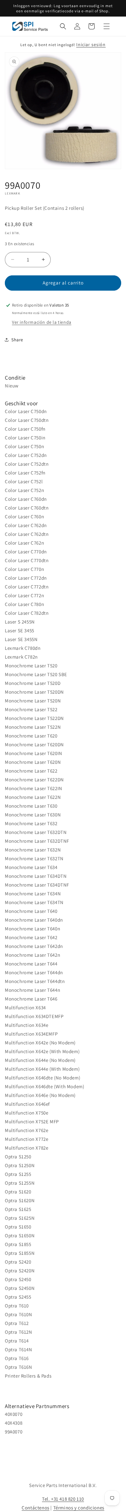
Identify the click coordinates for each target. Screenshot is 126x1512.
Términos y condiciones (78, 1508)
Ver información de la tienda (41, 322)
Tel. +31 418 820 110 (63, 1499)
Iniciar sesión (91, 44)
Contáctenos (35, 1508)
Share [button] (17, 340)
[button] (63, 26)
